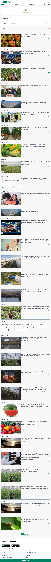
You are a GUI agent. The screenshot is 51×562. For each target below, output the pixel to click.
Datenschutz (5, 555)
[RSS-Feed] (49, 28)
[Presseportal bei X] (11, 548)
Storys (2, 4)
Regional (31, 4)
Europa (26, 330)
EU (16, 327)
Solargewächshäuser (36, 327)
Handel (21, 327)
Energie (27, 327)
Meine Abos (47, 4)
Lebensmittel (9, 324)
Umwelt (12, 327)
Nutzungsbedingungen (30, 552)
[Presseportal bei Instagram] (13, 548)
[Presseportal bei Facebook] (9, 548)
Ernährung (45, 327)
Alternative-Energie (29, 324)
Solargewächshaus (18, 324)
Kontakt (3, 552)
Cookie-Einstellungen (7, 557)
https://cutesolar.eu (7, 20)
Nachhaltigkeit (5, 327)
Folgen (24, 560)
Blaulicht (17, 4)
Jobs (26, 554)
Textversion (27, 555)
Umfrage (11, 330)
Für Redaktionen (29, 550)
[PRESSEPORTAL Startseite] (7, 2)
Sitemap (4, 558)
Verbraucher (39, 324)
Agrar (3, 324)
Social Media (28, 557)
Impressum (4, 550)
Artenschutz (4, 330)
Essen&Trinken (18, 330)
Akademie (4, 554)
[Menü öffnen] (49, 2)
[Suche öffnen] (45, 2)
